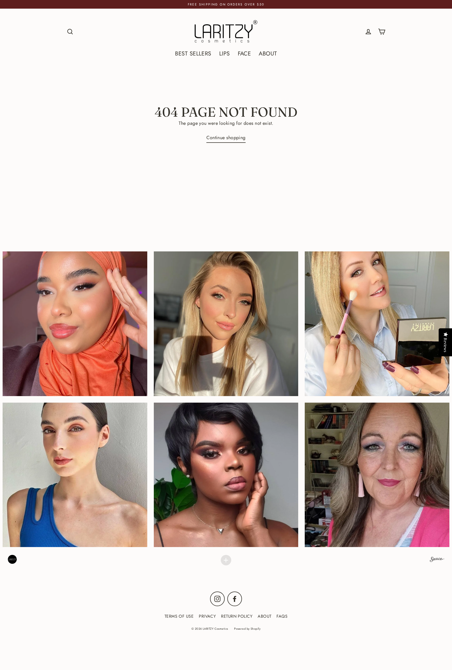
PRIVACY (207, 616)
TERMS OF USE (179, 616)
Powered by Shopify (247, 629)
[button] (226, 323)
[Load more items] (226, 560)
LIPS (224, 53)
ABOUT (268, 53)
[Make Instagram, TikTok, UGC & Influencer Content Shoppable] (437, 560)
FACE (244, 53)
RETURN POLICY (236, 616)
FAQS (281, 616)
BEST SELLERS (193, 53)
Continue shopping (226, 137)
